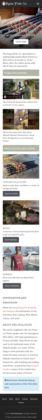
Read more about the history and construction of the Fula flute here (21, 384)
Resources (33, 399)
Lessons (25, 399)
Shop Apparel (12, 285)
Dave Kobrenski (16, 413)
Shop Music (11, 239)
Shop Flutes (11, 193)
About (17, 399)
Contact (21, 402)
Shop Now (21, 41)
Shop (11, 399)
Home (4, 399)
